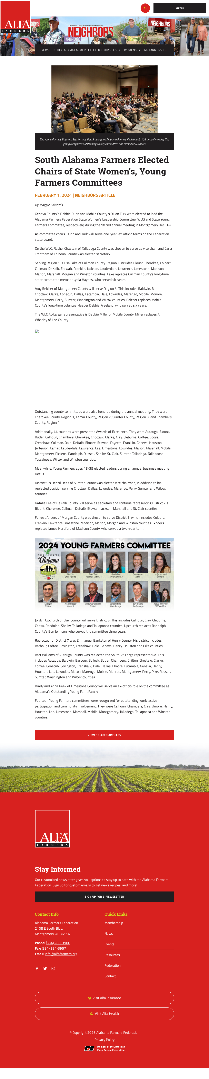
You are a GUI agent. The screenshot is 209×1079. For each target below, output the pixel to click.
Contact (110, 976)
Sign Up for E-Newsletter (104, 896)
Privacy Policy (104, 1039)
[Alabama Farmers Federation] (52, 828)
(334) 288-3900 (145, 8)
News (45, 50)
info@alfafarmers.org (61, 954)
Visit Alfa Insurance (107, 998)
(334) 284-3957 (54, 948)
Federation (112, 965)
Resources (112, 955)
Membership (113, 923)
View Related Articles (104, 735)
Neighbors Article (95, 195)
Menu (180, 8)
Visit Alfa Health (107, 1013)
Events (109, 944)
